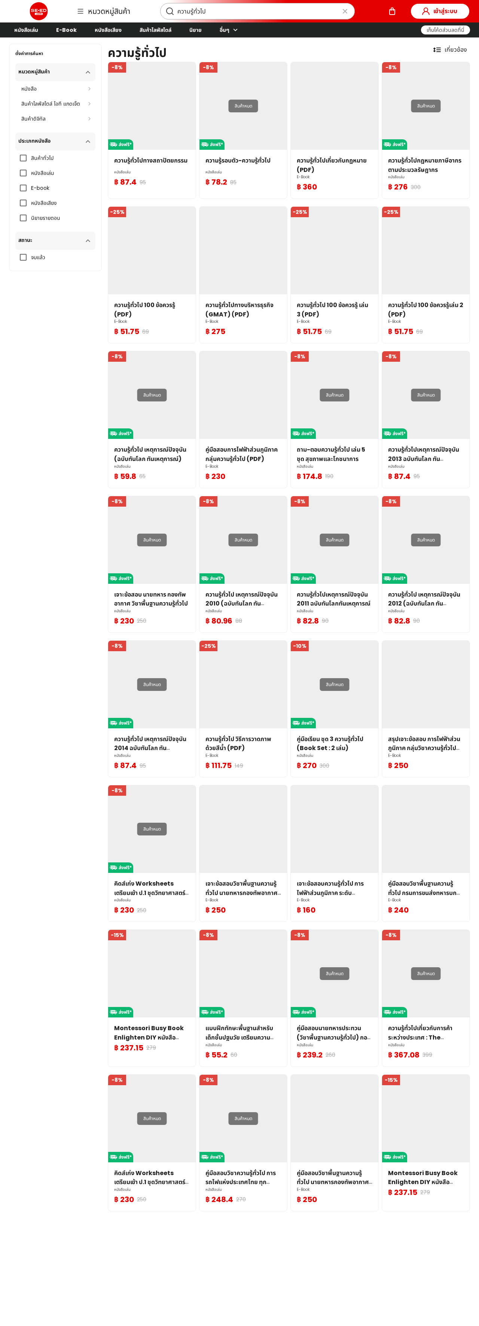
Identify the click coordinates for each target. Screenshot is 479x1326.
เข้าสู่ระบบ (445, 11)
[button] (445, 29)
